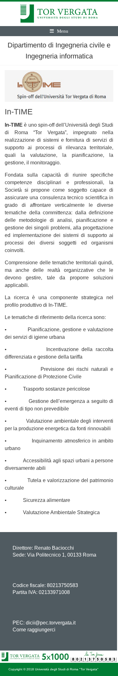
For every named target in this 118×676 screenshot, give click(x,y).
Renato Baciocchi (54, 548)
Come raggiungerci (34, 629)
